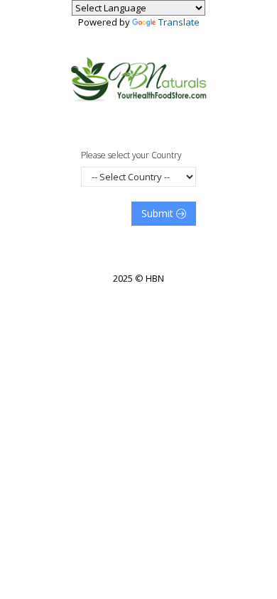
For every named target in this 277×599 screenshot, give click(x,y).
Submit (158, 213)
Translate (179, 22)
